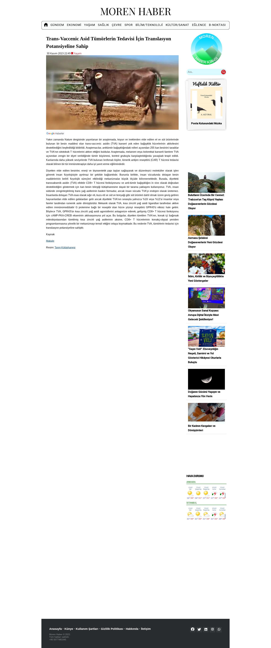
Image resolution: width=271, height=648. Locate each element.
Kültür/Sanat (177, 25)
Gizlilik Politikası (112, 628)
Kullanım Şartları (87, 628)
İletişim (146, 628)
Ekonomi (74, 25)
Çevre (117, 25)
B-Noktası (217, 25)
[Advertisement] (112, 274)
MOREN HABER (135, 11)
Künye (68, 628)
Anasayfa (55, 628)
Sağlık (103, 25)
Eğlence (199, 25)
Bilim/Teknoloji (149, 25)
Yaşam (89, 25)
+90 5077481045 (57, 639)
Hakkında (132, 628)
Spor (129, 25)
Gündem (57, 25)
